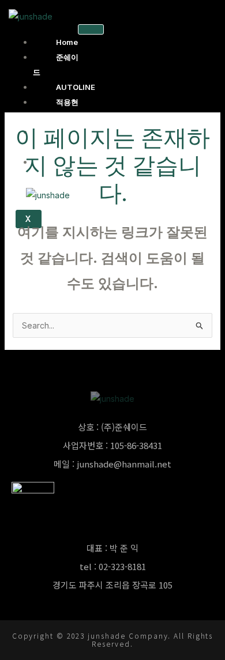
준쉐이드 (55, 64)
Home (67, 42)
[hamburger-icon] (91, 29)
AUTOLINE (75, 87)
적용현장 (55, 109)
